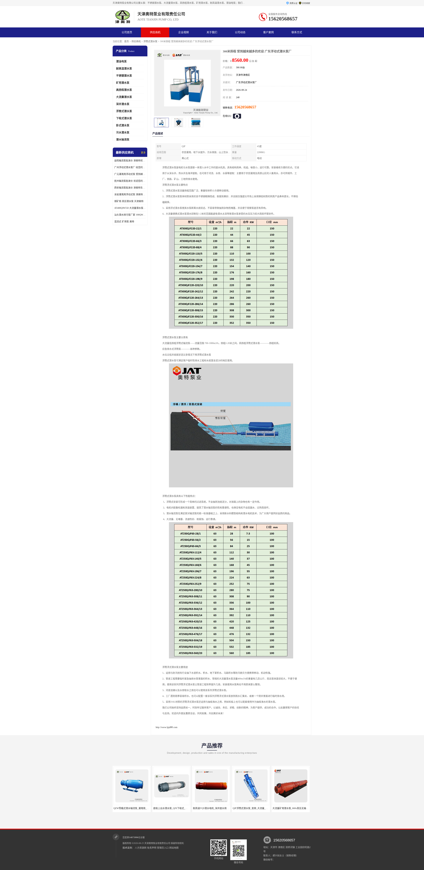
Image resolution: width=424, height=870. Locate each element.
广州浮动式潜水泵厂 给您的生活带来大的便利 (130, 167)
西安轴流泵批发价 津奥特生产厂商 (130, 187)
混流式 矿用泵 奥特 (124, 221)
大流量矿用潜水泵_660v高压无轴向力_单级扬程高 (258, 808)
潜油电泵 (121, 61)
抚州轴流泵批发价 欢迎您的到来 (130, 181)
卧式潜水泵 (122, 125)
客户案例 (268, 32)
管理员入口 (163, 848)
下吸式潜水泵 (124, 118)
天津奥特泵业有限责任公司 (157, 843)
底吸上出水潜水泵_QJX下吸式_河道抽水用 (135, 808)
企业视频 (183, 32)
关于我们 (212, 32)
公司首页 (127, 32)
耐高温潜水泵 (124, 68)
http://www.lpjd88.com (166, 727)
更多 (143, 152)
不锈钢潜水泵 (124, 75)
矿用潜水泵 (122, 82)
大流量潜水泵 (124, 97)
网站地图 (174, 848)
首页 (126, 41)
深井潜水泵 (122, 104)
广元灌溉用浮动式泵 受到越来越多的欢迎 (130, 174)
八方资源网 (140, 848)
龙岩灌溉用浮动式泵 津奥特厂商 (130, 194)
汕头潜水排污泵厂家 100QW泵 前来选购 (130, 215)
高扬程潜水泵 (124, 89)
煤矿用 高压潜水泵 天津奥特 (128, 201)
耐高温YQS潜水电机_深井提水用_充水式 (174, 808)
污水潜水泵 (122, 132)
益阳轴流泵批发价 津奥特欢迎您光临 (130, 160)
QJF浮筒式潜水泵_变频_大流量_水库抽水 (214, 808)
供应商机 (155, 32)
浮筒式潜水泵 (150, 41)
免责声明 (151, 848)
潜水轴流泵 (122, 139)
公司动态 (240, 32)
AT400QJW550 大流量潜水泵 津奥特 (130, 208)
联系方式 (297, 32)
